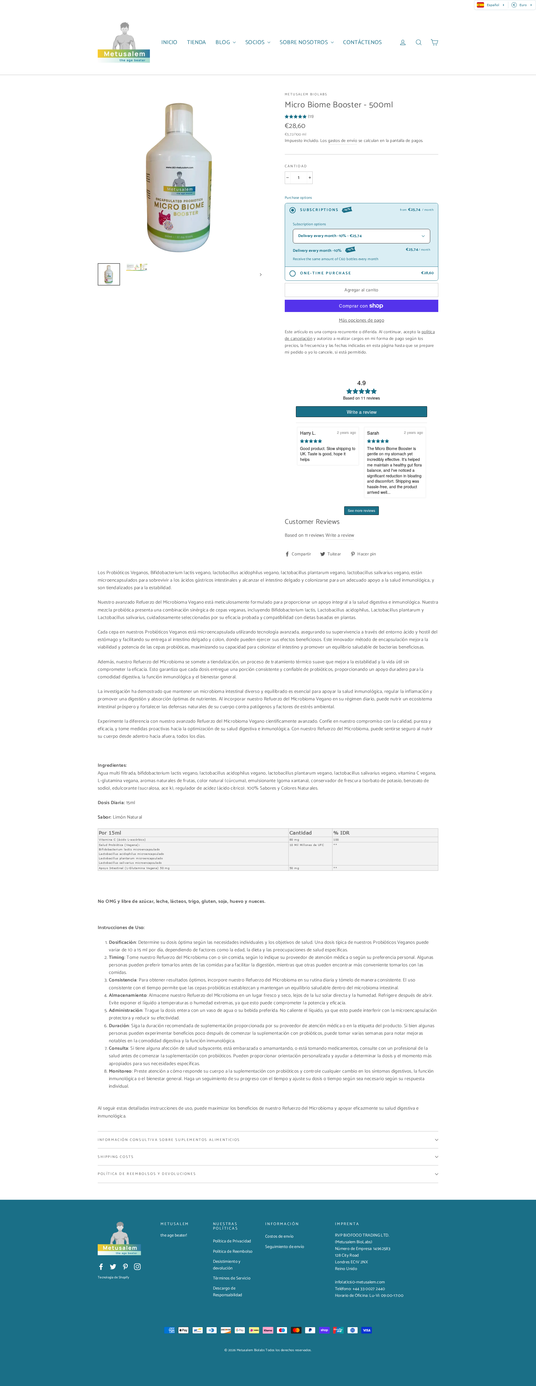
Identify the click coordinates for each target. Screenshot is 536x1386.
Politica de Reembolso (233, 1251)
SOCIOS (255, 42)
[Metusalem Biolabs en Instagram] (137, 1266)
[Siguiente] (260, 274)
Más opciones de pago (361, 320)
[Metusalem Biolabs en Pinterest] (125, 1266)
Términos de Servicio (232, 1278)
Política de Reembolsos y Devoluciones (147, 1174)
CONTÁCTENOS (362, 42)
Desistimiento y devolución (227, 1264)
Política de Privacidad (232, 1241)
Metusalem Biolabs (306, 94)
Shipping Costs (116, 1157)
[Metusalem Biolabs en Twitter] (113, 1266)
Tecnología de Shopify (113, 1277)
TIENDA (196, 42)
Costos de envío (279, 1236)
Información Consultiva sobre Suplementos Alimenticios (169, 1140)
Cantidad (296, 166)
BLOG (223, 42)
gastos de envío (342, 140)
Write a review (340, 535)
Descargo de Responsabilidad (227, 1291)
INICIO (169, 42)
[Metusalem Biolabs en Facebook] (101, 1266)
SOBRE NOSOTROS (304, 42)
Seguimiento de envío (284, 1246)
